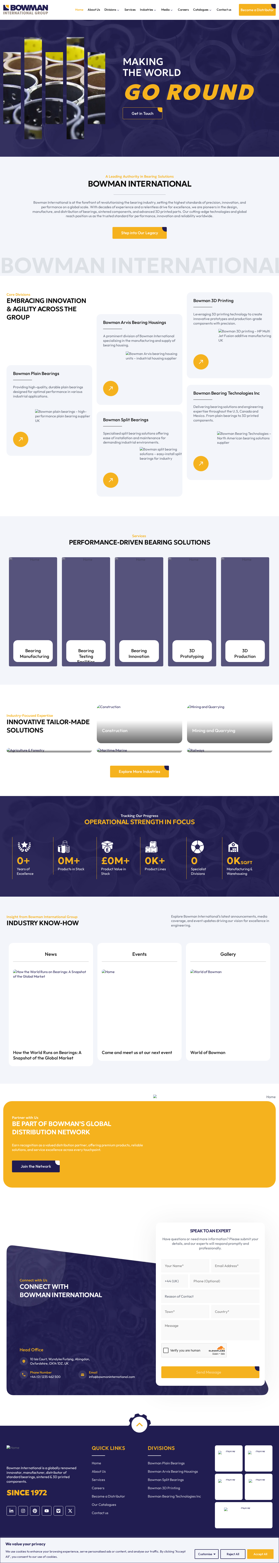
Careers (183, 10)
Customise (205, 1554)
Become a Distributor (108, 1496)
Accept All (260, 1554)
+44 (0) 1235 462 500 (45, 1377)
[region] (139, 1550)
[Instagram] (23, 1511)
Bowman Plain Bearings (166, 1463)
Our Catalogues (104, 1504)
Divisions (110, 10)
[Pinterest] (35, 1511)
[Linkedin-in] (11, 1511)
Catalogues (200, 10)
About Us (94, 10)
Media (165, 10)
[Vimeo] (58, 1511)
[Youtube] (46, 1511)
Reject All (233, 1554)
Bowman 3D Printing (164, 1488)
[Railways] (229, 750)
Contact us (224, 10)
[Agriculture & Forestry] (49, 750)
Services (130, 10)
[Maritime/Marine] (139, 750)
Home (79, 10)
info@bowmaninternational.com (112, 1377)
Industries (146, 10)
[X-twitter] (70, 1511)
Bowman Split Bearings (166, 1479)
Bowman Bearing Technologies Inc (174, 1496)
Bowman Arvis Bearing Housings (173, 1471)
